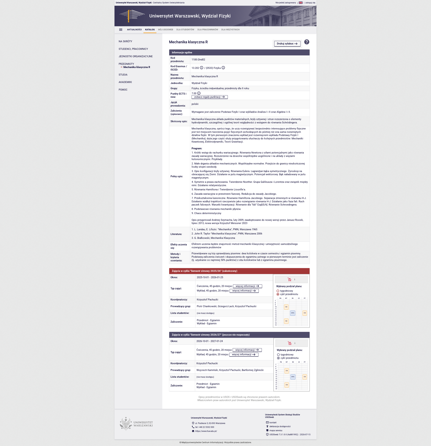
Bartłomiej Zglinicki (253, 370)
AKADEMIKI (125, 82)
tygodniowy (286, 290)
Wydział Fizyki (199, 83)
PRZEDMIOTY (126, 63)
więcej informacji (245, 286)
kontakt (273, 422)
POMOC (123, 89)
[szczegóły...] (294, 279)
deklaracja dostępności (280, 426)
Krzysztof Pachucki (207, 299)
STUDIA (123, 74)
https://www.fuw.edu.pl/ (206, 431)
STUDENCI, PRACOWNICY (133, 48)
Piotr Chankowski (207, 306)
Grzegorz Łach (226, 306)
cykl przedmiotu (288, 294)
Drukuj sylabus (285, 43)
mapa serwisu (276, 430)
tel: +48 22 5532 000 (204, 427)
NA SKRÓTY (125, 41)
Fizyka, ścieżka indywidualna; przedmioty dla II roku (220, 88)
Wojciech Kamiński (207, 370)
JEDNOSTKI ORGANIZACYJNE (136, 56)
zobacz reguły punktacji (207, 96)
